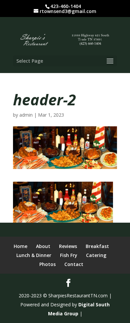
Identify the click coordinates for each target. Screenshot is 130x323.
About (43, 246)
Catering (96, 255)
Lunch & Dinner (33, 255)
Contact (73, 264)
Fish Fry (68, 255)
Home (20, 246)
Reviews (68, 246)
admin (26, 115)
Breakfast (97, 246)
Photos (47, 264)
